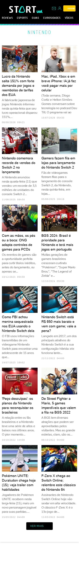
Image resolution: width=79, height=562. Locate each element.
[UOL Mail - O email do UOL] (54, 8)
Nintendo (39, 32)
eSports (22, 17)
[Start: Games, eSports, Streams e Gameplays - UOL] (23, 9)
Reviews (7, 17)
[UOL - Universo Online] (40, 11)
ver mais (37, 525)
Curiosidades (51, 17)
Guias (35, 17)
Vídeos (69, 17)
